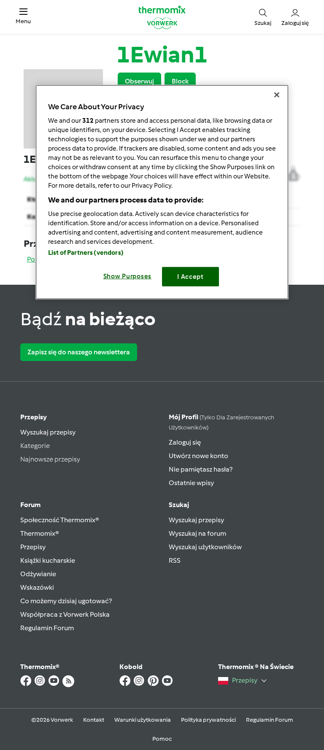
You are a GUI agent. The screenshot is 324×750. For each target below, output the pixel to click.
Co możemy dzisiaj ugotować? (66, 601)
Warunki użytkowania (142, 719)
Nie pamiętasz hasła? (200, 469)
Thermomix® (39, 533)
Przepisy (33, 417)
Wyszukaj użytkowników (205, 547)
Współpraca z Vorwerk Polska (65, 614)
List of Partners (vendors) (86, 252)
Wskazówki (37, 587)
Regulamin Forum (47, 628)
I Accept (190, 276)
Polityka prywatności (208, 719)
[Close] (276, 94)
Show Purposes (127, 276)
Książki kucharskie (47, 560)
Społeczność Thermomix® (59, 520)
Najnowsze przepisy (50, 459)
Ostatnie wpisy (191, 483)
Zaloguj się (185, 442)
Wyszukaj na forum (197, 533)
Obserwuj (139, 81)
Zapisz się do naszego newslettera (78, 352)
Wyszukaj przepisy (48, 432)
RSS (175, 560)
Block (180, 81)
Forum (30, 505)
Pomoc (162, 738)
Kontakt (93, 719)
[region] (162, 191)
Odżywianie (38, 574)
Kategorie (35, 446)
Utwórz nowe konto (198, 456)
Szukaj (179, 505)
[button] (23, 16)
